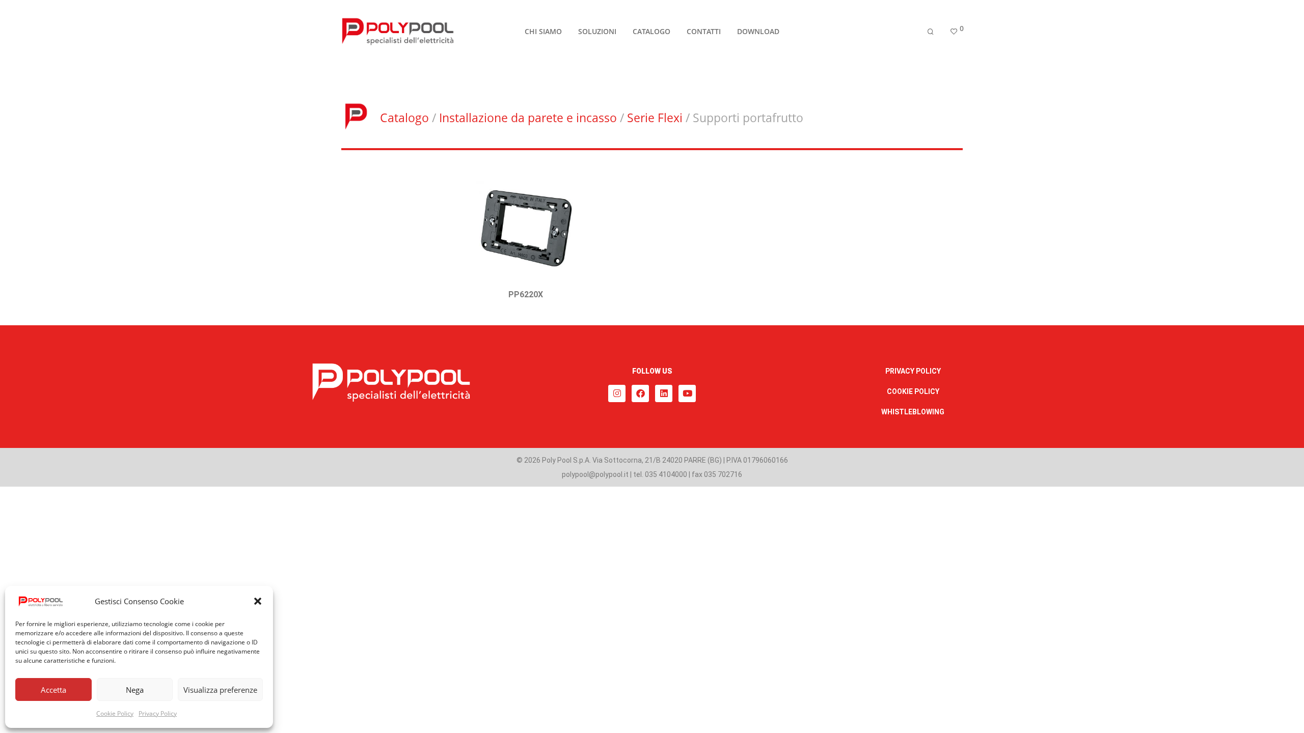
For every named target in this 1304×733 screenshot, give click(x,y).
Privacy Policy (158, 713)
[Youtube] (687, 393)
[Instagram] (617, 393)
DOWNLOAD (758, 31)
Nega (135, 690)
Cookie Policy (114, 713)
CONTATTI (704, 31)
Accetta (53, 690)
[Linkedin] (663, 393)
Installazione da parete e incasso (528, 117)
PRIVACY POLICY (913, 371)
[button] (258, 601)
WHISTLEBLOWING (912, 412)
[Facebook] (640, 393)
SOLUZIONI (597, 31)
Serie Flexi (655, 117)
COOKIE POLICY (913, 391)
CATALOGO (651, 31)
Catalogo (404, 117)
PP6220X (525, 294)
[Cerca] (930, 32)
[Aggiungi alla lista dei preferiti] (570, 180)
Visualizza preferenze (220, 690)
